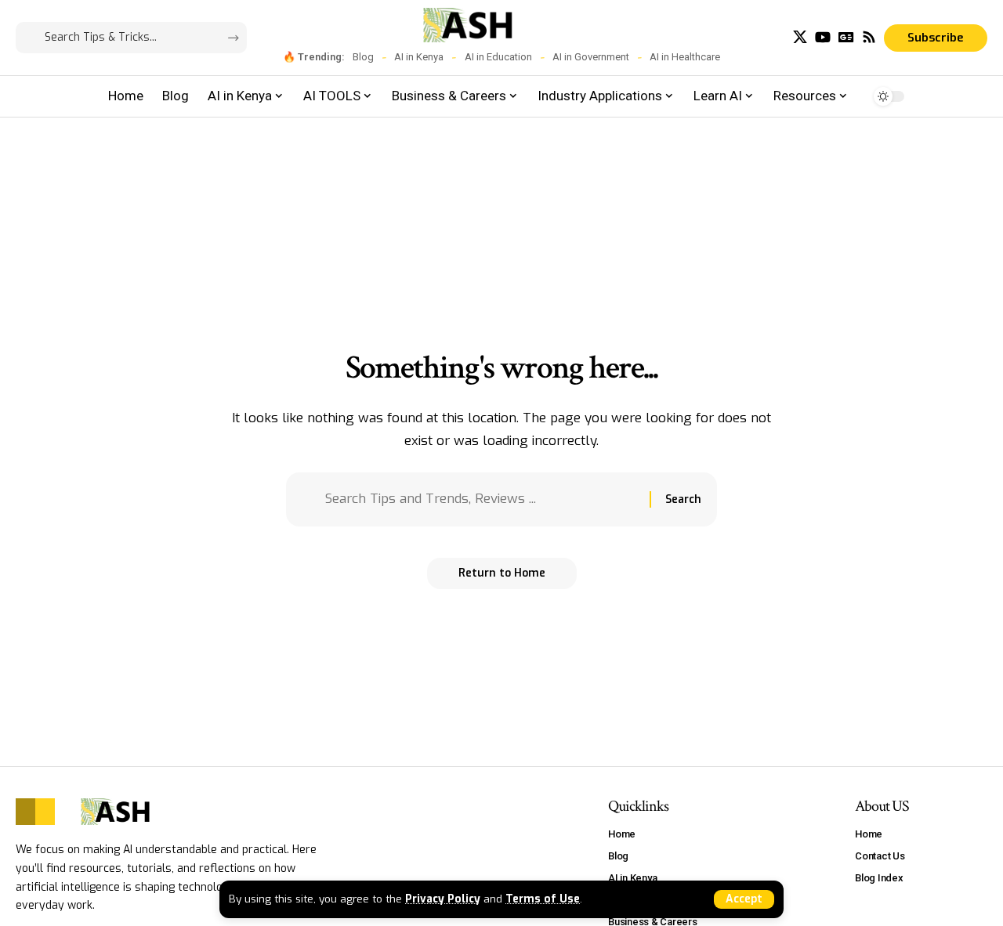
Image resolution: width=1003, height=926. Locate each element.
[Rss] (869, 37)
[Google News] (846, 37)
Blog (363, 57)
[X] (800, 37)
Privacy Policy (442, 899)
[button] (744, 899)
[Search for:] (481, 499)
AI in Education (498, 57)
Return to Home (501, 573)
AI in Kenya (419, 57)
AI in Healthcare (685, 57)
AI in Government (590, 57)
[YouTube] (823, 37)
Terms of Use (542, 899)
